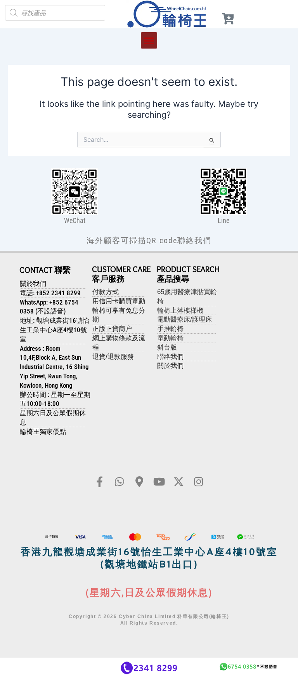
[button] (149, 40)
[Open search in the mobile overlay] (55, 13)
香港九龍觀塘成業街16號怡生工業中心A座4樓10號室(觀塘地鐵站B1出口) (149, 559)
